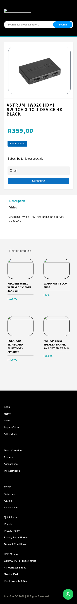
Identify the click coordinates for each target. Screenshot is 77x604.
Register (8, 524)
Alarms (8, 500)
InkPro (7, 420)
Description (17, 201)
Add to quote (17, 143)
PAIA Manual (11, 554)
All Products (10, 434)
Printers (8, 457)
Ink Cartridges (12, 470)
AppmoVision (11, 427)
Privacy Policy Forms (16, 537)
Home (7, 413)
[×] (68, 594)
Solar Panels (11, 494)
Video (13, 207)
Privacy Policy (12, 530)
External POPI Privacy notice (20, 560)
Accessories (11, 463)
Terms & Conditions (15, 544)
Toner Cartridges (13, 450)
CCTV (7, 487)
